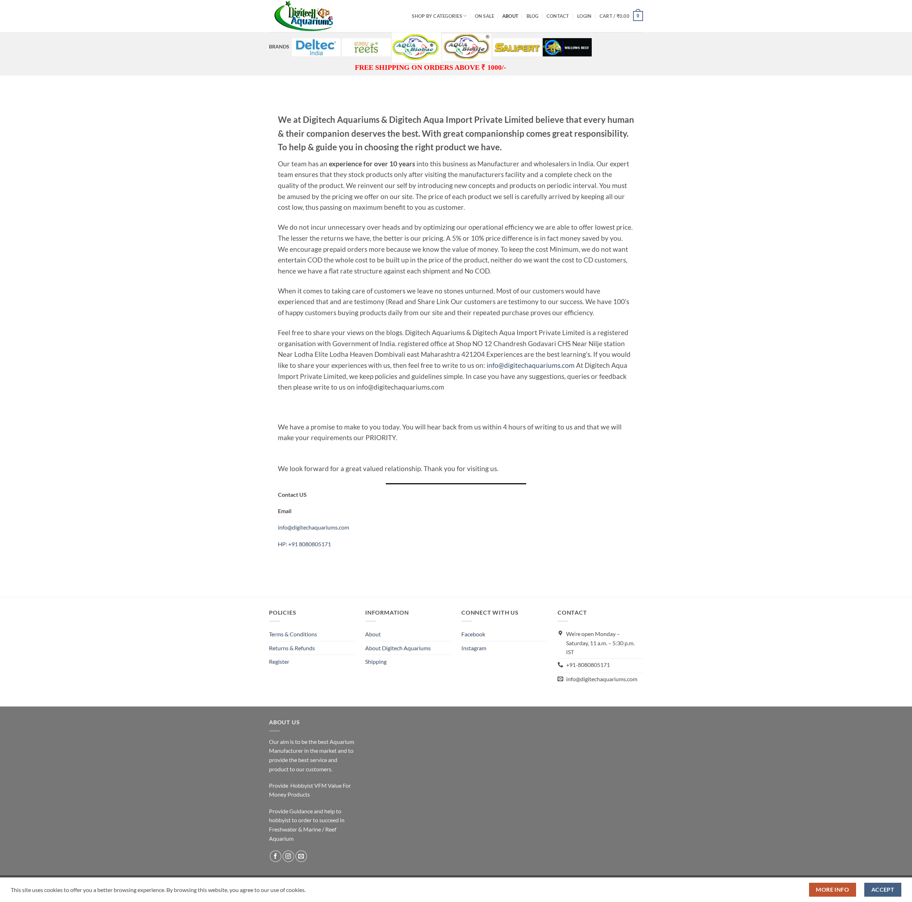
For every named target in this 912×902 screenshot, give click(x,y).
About (510, 16)
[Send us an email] (301, 856)
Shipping (376, 661)
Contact (557, 16)
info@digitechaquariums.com (531, 365)
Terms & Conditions (293, 634)
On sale (484, 16)
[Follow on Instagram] (288, 856)
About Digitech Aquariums (398, 648)
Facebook (473, 634)
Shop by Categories (437, 16)
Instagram (473, 648)
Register (279, 661)
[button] (584, 16)
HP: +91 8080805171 (304, 544)
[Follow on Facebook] (275, 856)
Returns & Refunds (292, 648)
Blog (533, 16)
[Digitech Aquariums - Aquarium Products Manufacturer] (304, 16)
